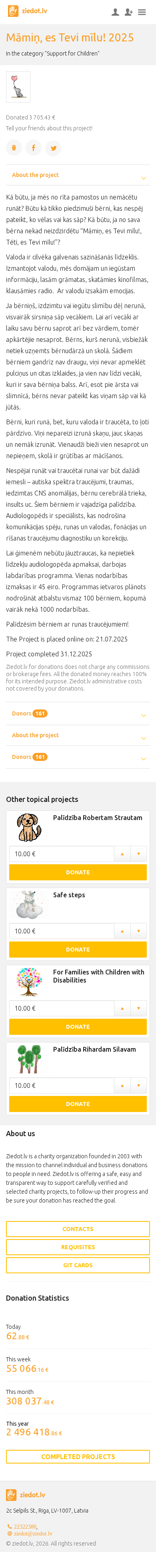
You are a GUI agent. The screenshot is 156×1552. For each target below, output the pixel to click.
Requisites (78, 1247)
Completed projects (78, 1456)
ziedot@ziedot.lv (33, 1533)
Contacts (78, 1229)
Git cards (78, 1265)
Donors (28, 713)
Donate (78, 872)
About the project (35, 175)
